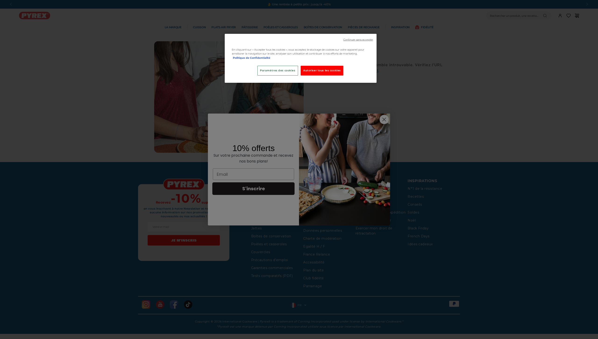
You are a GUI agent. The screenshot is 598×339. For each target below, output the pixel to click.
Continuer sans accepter (358, 39)
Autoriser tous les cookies (322, 70)
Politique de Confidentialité (251, 57)
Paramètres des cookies (277, 70)
